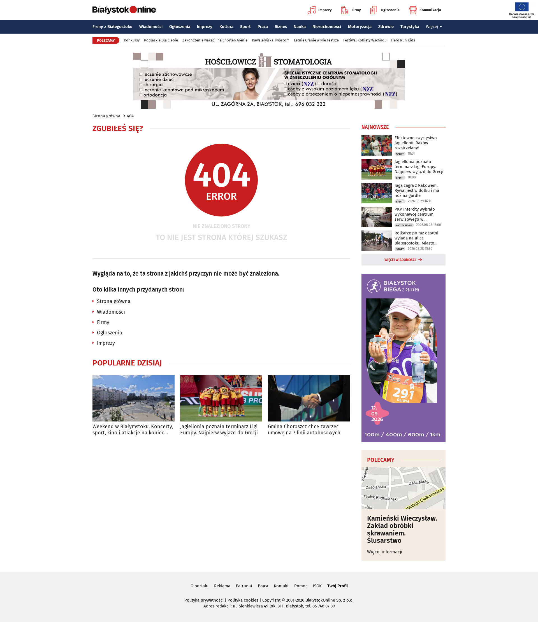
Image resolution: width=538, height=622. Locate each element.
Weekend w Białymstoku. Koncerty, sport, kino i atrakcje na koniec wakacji (132, 430)
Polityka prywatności (204, 600)
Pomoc (300, 585)
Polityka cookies (243, 600)
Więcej (432, 26)
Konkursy (132, 40)
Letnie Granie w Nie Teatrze (316, 40)
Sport (245, 26)
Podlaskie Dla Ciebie (161, 40)
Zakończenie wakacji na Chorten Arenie (214, 40)
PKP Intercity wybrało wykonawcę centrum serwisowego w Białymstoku (415, 214)
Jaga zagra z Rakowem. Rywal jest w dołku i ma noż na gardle (417, 190)
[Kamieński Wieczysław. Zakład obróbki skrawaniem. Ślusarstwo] (403, 488)
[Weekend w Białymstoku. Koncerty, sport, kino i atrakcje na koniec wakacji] (133, 398)
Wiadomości (151, 26)
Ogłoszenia (390, 10)
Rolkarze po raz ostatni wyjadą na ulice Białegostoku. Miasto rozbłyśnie (416, 238)
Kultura (226, 26)
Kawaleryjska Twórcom (270, 40)
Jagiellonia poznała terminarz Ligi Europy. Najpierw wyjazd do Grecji (219, 430)
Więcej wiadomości (400, 260)
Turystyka (409, 26)
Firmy (356, 10)
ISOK (317, 585)
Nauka (300, 26)
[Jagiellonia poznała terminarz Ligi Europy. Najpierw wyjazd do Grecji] (221, 398)
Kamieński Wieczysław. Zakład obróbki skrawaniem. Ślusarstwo (402, 529)
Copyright (271, 600)
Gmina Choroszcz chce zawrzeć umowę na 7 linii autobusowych (304, 430)
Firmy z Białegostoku (112, 26)
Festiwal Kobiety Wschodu (365, 40)
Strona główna (106, 115)
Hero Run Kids (403, 40)
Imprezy (325, 10)
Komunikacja (430, 10)
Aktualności (404, 225)
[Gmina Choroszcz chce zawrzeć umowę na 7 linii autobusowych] (309, 398)
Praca (263, 26)
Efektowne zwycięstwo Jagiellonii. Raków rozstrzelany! (416, 142)
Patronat (244, 585)
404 (130, 115)
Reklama (222, 585)
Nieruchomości (326, 26)
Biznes (281, 26)
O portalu (199, 585)
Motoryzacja (360, 26)
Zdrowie (386, 26)
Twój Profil (337, 585)
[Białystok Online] (124, 10)
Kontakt (281, 585)
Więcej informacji (384, 552)
